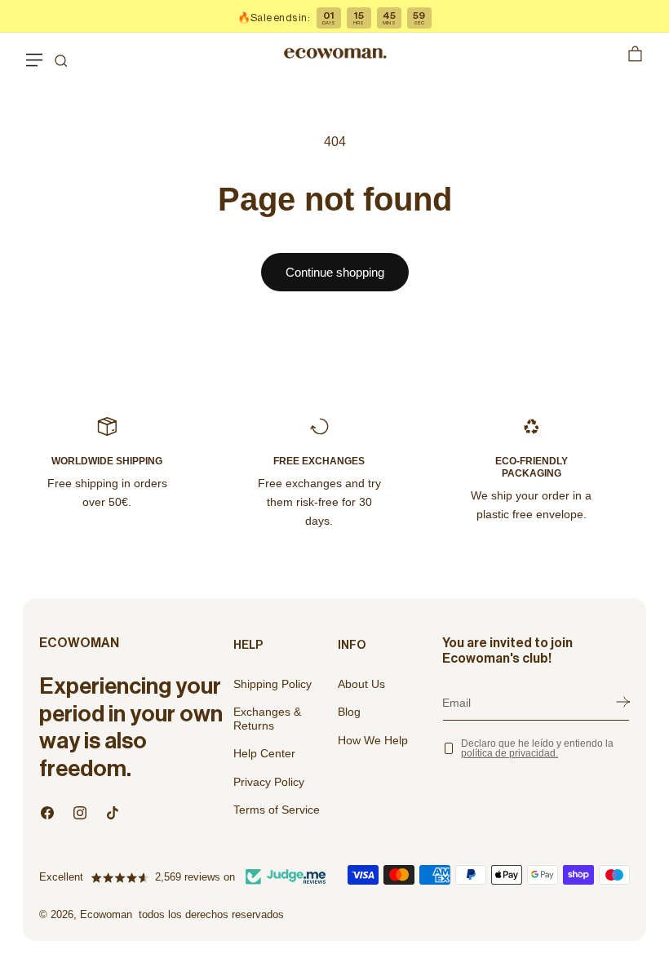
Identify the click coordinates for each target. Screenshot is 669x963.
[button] (34, 53)
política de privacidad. (509, 753)
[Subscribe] (623, 702)
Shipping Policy (272, 683)
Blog (349, 711)
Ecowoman (106, 914)
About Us (361, 683)
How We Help (373, 740)
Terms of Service (276, 809)
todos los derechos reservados (211, 914)
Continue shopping (335, 272)
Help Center (264, 753)
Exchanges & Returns (267, 718)
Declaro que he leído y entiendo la (537, 748)
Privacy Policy (268, 781)
